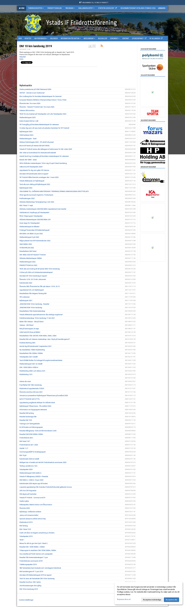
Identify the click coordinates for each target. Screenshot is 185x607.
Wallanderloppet (85, 8)
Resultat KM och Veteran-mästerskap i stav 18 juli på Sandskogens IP (45, 339)
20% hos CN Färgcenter (28, 490)
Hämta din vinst (25, 381)
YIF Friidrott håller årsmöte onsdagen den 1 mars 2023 (39, 177)
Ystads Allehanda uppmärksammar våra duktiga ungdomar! (41, 315)
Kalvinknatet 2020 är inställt (29, 459)
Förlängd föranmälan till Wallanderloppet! (35, 230)
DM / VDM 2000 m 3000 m (29, 367)
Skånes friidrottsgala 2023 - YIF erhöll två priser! (37, 142)
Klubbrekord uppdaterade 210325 (32, 388)
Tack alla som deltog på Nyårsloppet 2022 (35, 184)
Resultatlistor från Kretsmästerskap (32, 311)
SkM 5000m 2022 (26, 244)
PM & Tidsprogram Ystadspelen (31, 216)
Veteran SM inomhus (27, 110)
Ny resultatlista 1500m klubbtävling (32, 350)
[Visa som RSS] (102, 46)
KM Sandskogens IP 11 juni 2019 (31, 571)
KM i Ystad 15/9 (25, 529)
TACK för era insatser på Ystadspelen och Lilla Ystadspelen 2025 (43, 114)
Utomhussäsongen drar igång (30, 586)
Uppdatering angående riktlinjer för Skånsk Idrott (37, 402)
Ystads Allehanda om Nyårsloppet (32, 181)
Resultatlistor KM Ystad (28, 251)
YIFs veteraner (25, 297)
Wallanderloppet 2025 (27, 117)
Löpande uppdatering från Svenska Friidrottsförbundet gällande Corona (46, 487)
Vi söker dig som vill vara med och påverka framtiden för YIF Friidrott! (44, 128)
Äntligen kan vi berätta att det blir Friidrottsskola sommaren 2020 (43, 462)
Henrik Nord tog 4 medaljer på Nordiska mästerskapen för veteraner (44, 156)
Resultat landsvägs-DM (28, 417)
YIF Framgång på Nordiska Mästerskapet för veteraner (39, 124)
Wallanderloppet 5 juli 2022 (29, 237)
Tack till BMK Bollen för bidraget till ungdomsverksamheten (41, 360)
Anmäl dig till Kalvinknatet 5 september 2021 (36, 346)
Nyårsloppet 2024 (26, 131)
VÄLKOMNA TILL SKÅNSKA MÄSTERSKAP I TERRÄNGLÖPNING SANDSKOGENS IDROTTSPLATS (54, 191)
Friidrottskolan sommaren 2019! (31, 561)
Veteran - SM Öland (26, 325)
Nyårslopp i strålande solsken (30, 512)
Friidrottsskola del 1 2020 (29, 445)
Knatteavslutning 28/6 (27, 343)
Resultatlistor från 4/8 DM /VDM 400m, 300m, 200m (38, 336)
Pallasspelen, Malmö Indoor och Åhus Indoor (36, 505)
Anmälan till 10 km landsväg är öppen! (33, 276)
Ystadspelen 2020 (26, 469)
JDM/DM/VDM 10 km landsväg (31, 307)
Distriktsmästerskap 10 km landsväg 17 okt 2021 (37, 318)
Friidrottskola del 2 (26, 438)
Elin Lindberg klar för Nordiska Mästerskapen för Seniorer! (41, 96)
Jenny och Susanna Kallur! (29, 515)
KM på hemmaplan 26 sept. (29, 329)
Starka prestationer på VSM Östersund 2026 (35, 89)
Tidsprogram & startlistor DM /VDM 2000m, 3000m (38, 550)
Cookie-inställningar (26, 600)
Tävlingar (69, 8)
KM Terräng (24, 526)
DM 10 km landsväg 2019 (36, 46)
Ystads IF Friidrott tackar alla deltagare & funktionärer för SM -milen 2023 (46, 149)
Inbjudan (23, 57)
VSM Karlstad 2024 (26, 135)
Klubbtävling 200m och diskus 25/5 (32, 371)
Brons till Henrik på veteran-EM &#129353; (35, 146)
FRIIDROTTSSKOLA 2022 (28, 265)
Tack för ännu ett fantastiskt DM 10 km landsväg (37, 578)
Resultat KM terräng (27, 413)
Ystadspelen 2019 (26, 536)
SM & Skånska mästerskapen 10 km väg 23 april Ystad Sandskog (43, 163)
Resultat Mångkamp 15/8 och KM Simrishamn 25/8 (38, 431)
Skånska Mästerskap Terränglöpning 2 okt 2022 (37, 202)
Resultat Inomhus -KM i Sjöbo (30, 582)
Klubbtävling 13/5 (26, 374)
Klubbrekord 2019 (26, 522)
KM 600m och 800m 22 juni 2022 (31, 234)
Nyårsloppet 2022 (26, 188)
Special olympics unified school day (33, 519)
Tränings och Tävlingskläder (30, 424)
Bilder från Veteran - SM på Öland (31, 322)
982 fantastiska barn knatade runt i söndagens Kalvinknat (40, 568)
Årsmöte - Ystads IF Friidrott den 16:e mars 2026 (37, 107)
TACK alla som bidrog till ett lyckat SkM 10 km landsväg (40, 269)
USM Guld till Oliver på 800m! (30, 332)
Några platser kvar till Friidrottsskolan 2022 (35, 241)
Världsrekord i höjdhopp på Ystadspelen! (34, 212)
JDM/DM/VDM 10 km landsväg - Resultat (34, 304)
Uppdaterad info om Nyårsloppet (32, 290)
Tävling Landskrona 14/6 (28, 466)
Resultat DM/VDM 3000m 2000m (31, 434)
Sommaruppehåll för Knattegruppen (33, 452)
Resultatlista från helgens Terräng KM (33, 293)
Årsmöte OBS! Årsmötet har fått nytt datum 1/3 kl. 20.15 (40, 286)
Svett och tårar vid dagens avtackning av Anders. (37, 533)
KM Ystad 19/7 (25, 441)
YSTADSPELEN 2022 (27, 248)
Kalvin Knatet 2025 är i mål (29, 121)
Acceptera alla (171, 600)
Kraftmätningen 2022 (27, 198)
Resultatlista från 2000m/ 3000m (31, 353)
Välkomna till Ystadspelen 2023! (31, 167)
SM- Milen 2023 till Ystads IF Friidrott (33, 255)
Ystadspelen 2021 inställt (29, 357)
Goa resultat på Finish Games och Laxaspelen (36, 554)
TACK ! (22, 540)
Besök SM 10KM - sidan (28, 160)
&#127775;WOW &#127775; (30, 399)
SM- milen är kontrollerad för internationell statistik (38, 153)
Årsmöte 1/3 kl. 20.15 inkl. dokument (33, 279)
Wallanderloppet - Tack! (28, 139)
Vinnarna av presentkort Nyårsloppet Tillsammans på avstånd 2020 (44, 395)
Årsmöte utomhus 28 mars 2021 (31, 392)
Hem (22, 8)
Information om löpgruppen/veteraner (33, 410)
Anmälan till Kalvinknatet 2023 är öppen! (34, 174)
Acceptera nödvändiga (152, 600)
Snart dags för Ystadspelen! (30, 223)
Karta (21, 59)
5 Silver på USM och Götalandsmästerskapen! (36, 272)
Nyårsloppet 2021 (26, 300)
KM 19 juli (23, 455)
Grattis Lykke (24, 501)
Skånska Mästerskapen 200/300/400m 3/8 (35, 219)
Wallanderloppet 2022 (27, 262)
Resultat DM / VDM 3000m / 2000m (32, 547)
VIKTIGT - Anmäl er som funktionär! (32, 93)
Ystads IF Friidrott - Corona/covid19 (32, 498)
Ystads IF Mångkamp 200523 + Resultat (34, 476)
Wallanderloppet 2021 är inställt (31, 364)
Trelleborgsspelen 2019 (28, 564)
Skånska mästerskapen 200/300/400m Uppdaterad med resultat (43, 209)
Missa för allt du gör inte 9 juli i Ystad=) (34, 543)
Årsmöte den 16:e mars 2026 (30, 103)
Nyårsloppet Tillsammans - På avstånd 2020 (35, 406)
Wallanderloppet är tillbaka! (29, 227)
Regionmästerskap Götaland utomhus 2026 (138, 8)
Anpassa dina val (124, 599)
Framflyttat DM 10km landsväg (31, 385)
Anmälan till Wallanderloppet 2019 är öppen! (36, 575)
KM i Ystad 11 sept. (26, 205)
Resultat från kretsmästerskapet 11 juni (34, 557)
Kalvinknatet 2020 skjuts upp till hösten (34, 483)
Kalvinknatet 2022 (26, 283)
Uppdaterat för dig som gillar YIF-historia (34, 170)
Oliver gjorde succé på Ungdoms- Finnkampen (36, 195)
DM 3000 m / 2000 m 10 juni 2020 (31, 480)
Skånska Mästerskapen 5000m (31, 258)
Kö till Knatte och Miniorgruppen (31, 427)
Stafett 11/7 (24, 448)
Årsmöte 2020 (25, 508)
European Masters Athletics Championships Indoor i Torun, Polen (43, 100)
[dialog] (148, 593)
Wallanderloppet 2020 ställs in (30, 473)
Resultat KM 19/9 (26, 420)
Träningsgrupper (35, 8)
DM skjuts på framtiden (28, 494)
